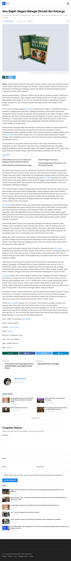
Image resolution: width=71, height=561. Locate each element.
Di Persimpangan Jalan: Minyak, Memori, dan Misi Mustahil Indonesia (52, 164)
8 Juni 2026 (14, 522)
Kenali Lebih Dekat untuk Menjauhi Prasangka (17, 165)
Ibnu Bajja (29, 109)
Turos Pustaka (14, 327)
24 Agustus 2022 (21, 21)
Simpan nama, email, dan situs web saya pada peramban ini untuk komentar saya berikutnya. (33, 475)
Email (4, 467)
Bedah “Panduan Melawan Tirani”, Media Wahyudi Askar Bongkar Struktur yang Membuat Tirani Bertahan (37, 490)
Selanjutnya (35, 418)
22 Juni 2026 (14, 501)
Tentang (4, 556)
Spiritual (10, 331)
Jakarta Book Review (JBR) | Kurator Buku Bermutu (19, 554)
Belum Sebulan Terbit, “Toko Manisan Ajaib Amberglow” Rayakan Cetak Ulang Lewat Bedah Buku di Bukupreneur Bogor (38, 498)
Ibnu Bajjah (10, 135)
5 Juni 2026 (14, 530)
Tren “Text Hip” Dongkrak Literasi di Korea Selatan (25, 512)
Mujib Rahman (9, 21)
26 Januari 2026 (50, 402)
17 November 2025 (51, 411)
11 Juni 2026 (14, 514)
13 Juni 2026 (14, 404)
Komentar (6, 435)
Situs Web (40, 467)
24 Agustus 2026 (15, 493)
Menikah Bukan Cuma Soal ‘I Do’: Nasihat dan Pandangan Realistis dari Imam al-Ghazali (16, 161)
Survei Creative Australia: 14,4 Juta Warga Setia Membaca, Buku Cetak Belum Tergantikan (36, 519)
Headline (9, 347)
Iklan (15, 556)
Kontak (31, 556)
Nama (4, 458)
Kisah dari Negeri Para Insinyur (48, 160)
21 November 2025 (16, 410)
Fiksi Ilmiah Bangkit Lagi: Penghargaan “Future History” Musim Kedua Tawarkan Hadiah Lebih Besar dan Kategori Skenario (40, 527)
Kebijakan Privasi (23, 556)
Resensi (30, 21)
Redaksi (10, 556)
